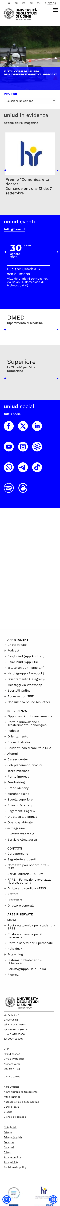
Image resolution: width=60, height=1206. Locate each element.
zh (39, 3)
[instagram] (23, 449)
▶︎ (56, 58)
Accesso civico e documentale (21, 1101)
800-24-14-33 (12, 1068)
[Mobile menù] (55, 10)
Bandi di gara (11, 1106)
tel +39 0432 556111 (15, 1024)
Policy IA (9, 1142)
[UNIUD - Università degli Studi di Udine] (20, 14)
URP (6, 1048)
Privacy (8, 1132)
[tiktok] (37, 470)
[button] (6, 1199)
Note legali (10, 1127)
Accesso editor (12, 1157)
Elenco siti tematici (15, 1116)
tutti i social (13, 414)
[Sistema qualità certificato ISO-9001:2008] (14, 1194)
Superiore (21, 361)
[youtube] (9, 449)
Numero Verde (12, 1064)
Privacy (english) (13, 1137)
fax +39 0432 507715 (16, 1029)
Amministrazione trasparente (21, 1091)
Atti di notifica (12, 1096)
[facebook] (9, 429)
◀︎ (4, 58)
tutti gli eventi (14, 229)
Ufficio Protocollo (14, 1058)
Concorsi (9, 1147)
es (23, 3)
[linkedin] (37, 429)
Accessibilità (11, 1162)
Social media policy (15, 1167)
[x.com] (23, 429)
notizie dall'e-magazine (21, 123)
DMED (16, 317)
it (9, 3)
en (16, 3)
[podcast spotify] (9, 491)
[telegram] (23, 470)
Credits (8, 1111)
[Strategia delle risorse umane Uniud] (44, 1194)
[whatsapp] (9, 470)
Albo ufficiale (11, 1086)
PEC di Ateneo (12, 1054)
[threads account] (23, 491)
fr (31, 3)
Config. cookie (12, 1076)
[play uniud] (37, 449)
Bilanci (8, 1152)
